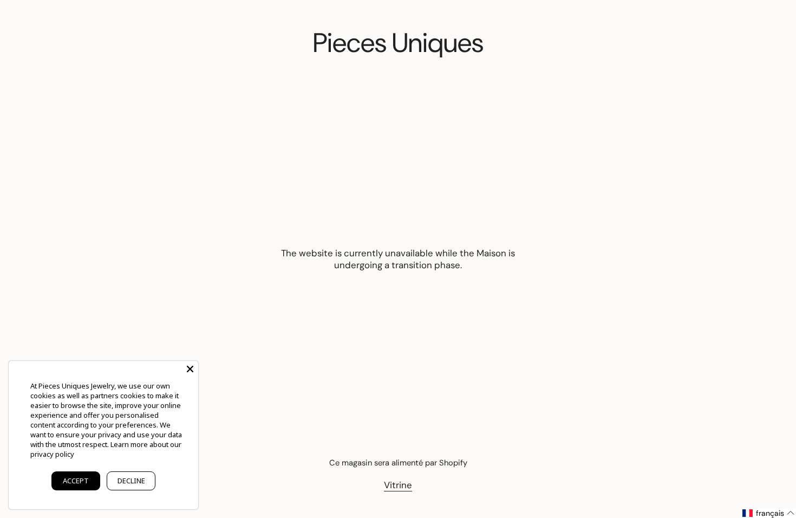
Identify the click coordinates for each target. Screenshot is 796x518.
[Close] (190, 369)
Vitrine (398, 485)
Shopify (453, 462)
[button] (768, 513)
